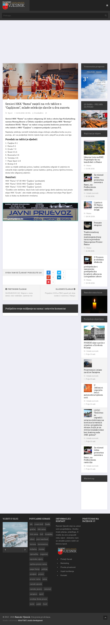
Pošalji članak (66, 559)
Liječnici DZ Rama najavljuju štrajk (98, 206)
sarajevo (33, 594)
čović (45, 604)
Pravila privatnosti (68, 567)
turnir (32, 604)
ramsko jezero (36, 589)
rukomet (47, 589)
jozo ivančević (42, 539)
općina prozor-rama (38, 564)
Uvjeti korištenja (67, 571)
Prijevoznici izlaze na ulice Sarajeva (93, 371)
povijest (33, 574)
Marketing (65, 563)
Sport (10, 113)
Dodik (47, 524)
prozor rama (35, 579)
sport (41, 594)
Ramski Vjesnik (22, 617)
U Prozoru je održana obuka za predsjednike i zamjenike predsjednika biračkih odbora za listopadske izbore (94, 267)
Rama (88, 165)
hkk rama (42, 529)
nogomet (44, 554)
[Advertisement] (55, 43)
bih (31, 524)
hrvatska (48, 534)
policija (44, 569)
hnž (41, 534)
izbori (32, 539)
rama (44, 579)
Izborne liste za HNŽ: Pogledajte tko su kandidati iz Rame (94, 159)
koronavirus (43, 544)
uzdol (38, 604)
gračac (33, 529)
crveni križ (38, 524)
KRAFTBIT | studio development (30, 620)
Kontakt (64, 575)
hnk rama (34, 534)
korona (33, 544)
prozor (41, 574)
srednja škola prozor (38, 599)
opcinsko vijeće (36, 559)
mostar (42, 549)
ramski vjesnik (36, 584)
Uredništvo (38, 113)
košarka (33, 549)
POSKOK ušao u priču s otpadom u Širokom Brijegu (94, 345)
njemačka (34, 554)
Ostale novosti (92, 193)
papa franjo (35, 569)
